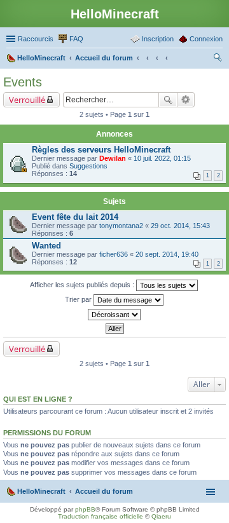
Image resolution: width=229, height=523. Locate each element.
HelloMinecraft (41, 491)
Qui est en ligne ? (38, 399)
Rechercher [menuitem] (217, 59)
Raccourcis (35, 39)
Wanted (46, 245)
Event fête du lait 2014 (75, 217)
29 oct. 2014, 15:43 (180, 225)
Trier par (79, 299)
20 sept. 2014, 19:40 (166, 254)
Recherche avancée (186, 99)
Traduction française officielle (100, 516)
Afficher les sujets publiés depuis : (83, 285)
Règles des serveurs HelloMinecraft (101, 149)
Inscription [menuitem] (158, 39)
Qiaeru (161, 516)
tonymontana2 (121, 225)
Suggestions (88, 166)
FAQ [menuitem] (76, 39)
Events (22, 82)
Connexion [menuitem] (206, 39)
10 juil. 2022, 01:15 (162, 158)
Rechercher (167, 99)
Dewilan (112, 158)
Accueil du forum (104, 491)
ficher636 (113, 254)
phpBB (85, 509)
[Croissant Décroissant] (114, 314)
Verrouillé (27, 99)
